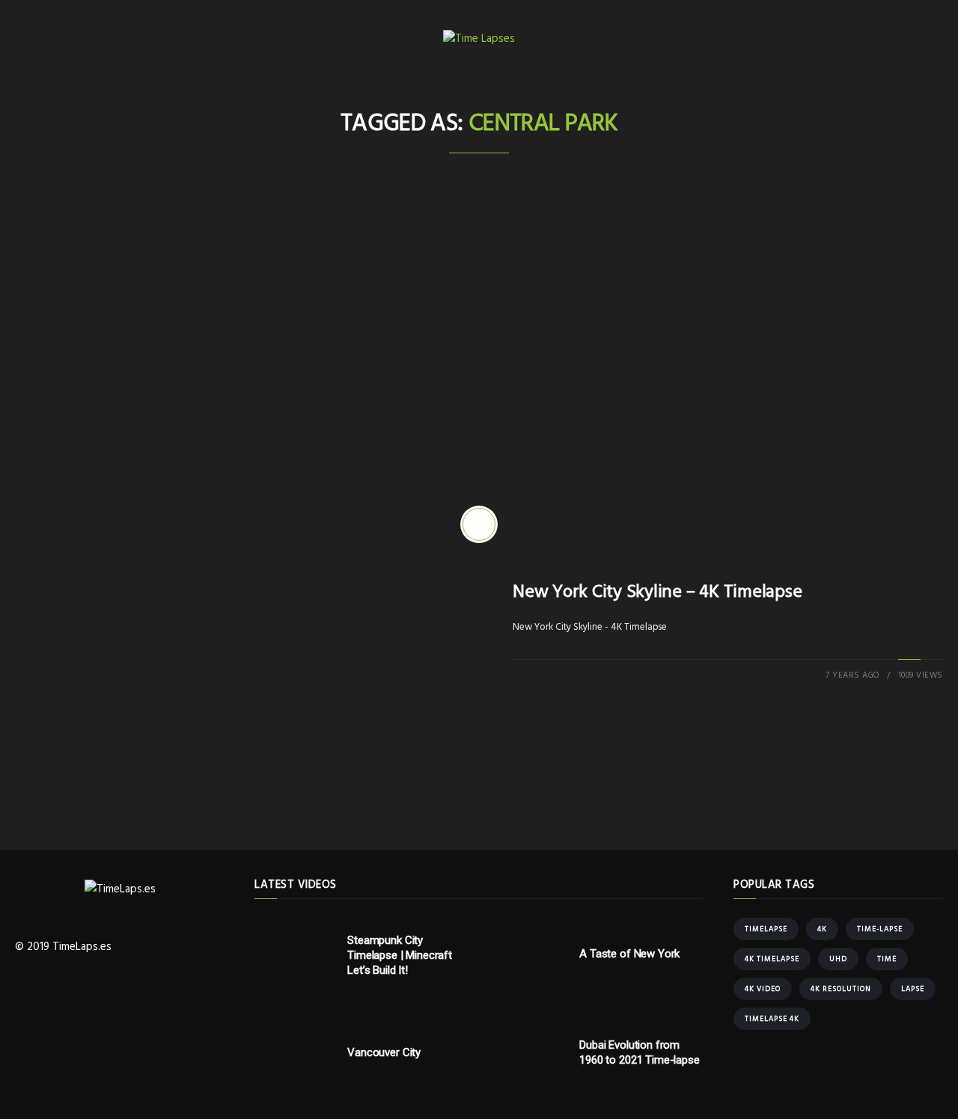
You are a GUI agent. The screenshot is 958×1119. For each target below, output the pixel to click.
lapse (912, 989)
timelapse (766, 929)
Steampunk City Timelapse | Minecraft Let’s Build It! (399, 955)
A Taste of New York (629, 953)
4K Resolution (841, 989)
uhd (838, 959)
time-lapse (880, 929)
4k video (763, 989)
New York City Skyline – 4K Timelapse (657, 592)
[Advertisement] (479, 333)
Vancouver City (384, 1052)
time (887, 959)
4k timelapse (772, 959)
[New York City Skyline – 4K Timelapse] (479, 524)
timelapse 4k (772, 1019)
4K (822, 929)
